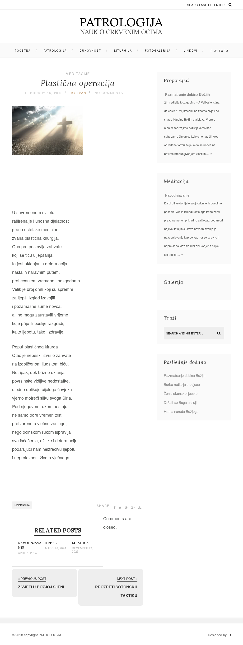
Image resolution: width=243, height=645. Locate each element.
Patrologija (55, 50)
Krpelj (51, 543)
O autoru (219, 51)
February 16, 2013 (44, 92)
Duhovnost (90, 50)
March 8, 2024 (55, 548)
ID (229, 634)
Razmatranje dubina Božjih (187, 94)
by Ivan (78, 92)
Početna (23, 50)
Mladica (80, 543)
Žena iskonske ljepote (180, 393)
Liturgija (123, 50)
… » (209, 153)
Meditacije (78, 73)
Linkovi (190, 50)
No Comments (109, 92)
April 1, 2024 (27, 553)
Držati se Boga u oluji (180, 402)
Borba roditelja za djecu (182, 384)
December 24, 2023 (82, 549)
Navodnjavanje (177, 195)
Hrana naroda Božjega (181, 411)
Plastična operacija (78, 83)
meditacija (22, 505)
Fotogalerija (158, 50)
